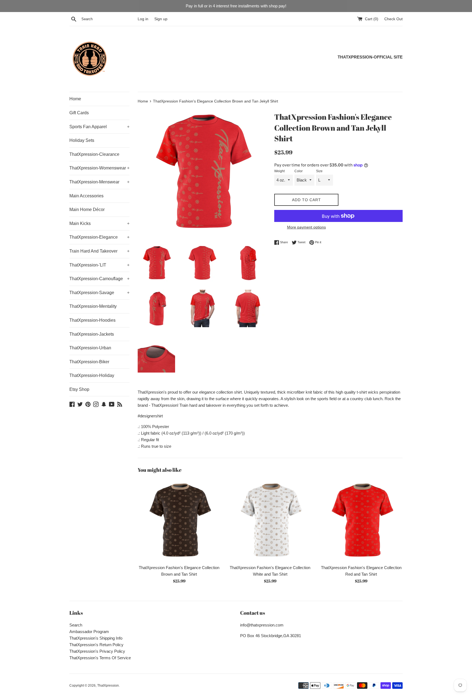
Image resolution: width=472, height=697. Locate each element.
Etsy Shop (79, 389)
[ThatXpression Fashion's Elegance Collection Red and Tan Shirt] (361, 520)
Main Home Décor (87, 209)
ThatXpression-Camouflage (99, 278)
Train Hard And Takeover (99, 251)
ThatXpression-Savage (99, 292)
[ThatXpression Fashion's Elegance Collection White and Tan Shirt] (270, 520)
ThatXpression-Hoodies (92, 320)
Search (75, 625)
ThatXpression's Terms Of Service (100, 657)
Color (298, 171)
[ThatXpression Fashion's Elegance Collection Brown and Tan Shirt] (179, 520)
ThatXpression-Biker (89, 361)
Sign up (160, 19)
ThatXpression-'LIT (99, 265)
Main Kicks (99, 223)
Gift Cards (79, 112)
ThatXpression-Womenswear (99, 168)
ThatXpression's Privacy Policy (97, 651)
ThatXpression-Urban (90, 347)
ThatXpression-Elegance (99, 237)
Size (319, 171)
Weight (279, 171)
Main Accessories (86, 196)
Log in (143, 19)
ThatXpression (108, 685)
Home (75, 98)
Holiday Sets (81, 140)
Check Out (393, 19)
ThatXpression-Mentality (93, 306)
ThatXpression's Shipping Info (95, 638)
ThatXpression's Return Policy (96, 644)
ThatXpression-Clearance (94, 154)
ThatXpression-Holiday (91, 375)
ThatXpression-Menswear (99, 182)
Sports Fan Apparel (99, 126)
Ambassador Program (89, 631)
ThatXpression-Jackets (91, 334)
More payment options (306, 227)
